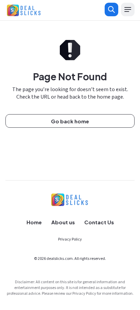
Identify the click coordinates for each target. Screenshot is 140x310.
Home (34, 222)
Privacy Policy (70, 239)
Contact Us (99, 222)
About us (63, 222)
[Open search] (111, 9)
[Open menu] (128, 9)
